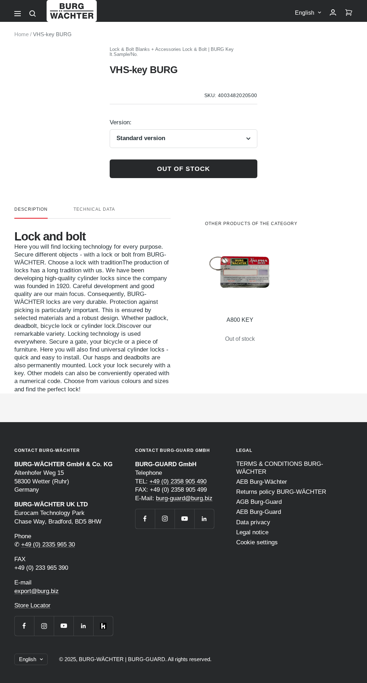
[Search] (32, 13)
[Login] (333, 12)
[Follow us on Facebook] (24, 626)
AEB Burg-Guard (258, 511)
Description (31, 209)
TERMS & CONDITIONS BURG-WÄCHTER (279, 467)
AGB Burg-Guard (259, 501)
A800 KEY (240, 320)
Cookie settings (257, 542)
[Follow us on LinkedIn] (83, 626)
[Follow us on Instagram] (44, 626)
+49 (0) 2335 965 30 (48, 544)
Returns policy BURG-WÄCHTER (281, 491)
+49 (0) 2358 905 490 (177, 481)
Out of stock (183, 168)
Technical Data (94, 209)
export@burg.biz (36, 591)
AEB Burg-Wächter (261, 481)
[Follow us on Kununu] (103, 626)
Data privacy (253, 522)
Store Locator (32, 605)
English (304, 13)
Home (21, 34)
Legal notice (252, 532)
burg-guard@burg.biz (184, 498)
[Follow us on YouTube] (63, 626)
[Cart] (349, 12)
